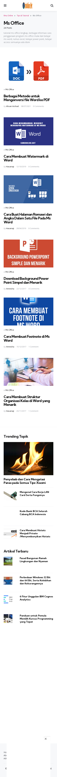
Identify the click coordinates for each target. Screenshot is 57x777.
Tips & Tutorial (23, 15)
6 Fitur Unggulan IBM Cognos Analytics (36, 598)
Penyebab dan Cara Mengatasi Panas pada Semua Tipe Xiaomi (25, 481)
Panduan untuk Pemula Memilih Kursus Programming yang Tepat (36, 618)
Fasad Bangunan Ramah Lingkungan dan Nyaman (34, 560)
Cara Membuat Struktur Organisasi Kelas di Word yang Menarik (27, 401)
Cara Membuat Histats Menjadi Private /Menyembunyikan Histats (35, 533)
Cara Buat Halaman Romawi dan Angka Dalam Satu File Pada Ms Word (28, 218)
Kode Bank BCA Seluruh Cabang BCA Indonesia (33, 513)
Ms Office (10, 89)
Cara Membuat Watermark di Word (26, 158)
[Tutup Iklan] (46, 738)
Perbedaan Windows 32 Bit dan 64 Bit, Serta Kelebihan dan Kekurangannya (35, 580)
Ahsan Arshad (12, 106)
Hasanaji (10, 166)
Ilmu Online (8, 15)
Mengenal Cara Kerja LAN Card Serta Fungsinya (34, 494)
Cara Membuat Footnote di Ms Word (27, 338)
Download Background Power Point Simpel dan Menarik (26, 280)
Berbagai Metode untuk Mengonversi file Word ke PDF (27, 98)
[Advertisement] (28, 679)
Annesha (10, 288)
